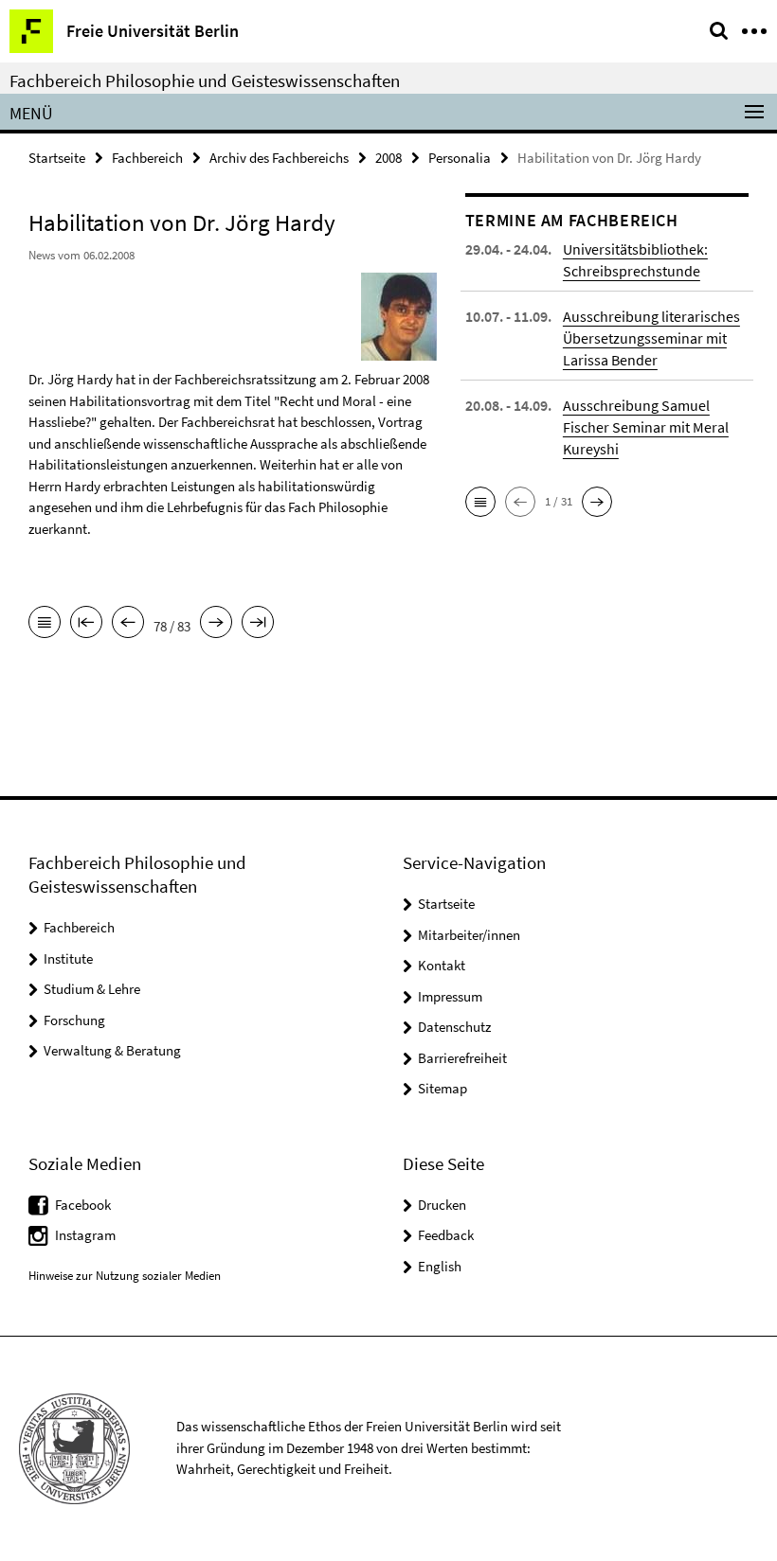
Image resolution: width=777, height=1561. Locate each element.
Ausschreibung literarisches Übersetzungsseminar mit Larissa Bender (651, 338)
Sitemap (442, 1088)
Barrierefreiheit (462, 1058)
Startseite (56, 158)
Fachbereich (147, 158)
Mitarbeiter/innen (469, 935)
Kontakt (441, 965)
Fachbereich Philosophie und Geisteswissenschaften (204, 80)
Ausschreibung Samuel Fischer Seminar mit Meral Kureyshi (646, 427)
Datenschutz (454, 1027)
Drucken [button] (442, 1205)
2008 (388, 158)
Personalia (459, 158)
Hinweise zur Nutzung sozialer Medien (124, 1276)
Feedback (446, 1235)
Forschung (74, 1020)
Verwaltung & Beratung (112, 1050)
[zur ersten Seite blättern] (86, 624)
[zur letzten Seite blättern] (258, 624)
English (439, 1266)
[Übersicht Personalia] (44, 624)
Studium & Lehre (92, 989)
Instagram (85, 1235)
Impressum (450, 996)
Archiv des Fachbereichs (279, 158)
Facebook (83, 1205)
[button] (480, 502)
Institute (68, 958)
